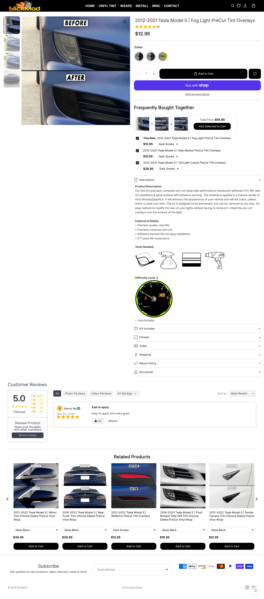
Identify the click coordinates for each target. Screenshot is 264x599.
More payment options (197, 94)
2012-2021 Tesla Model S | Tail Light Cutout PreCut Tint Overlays (184, 162)
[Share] (125, 22)
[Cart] (253, 6)
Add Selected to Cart (212, 126)
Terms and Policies (132, 587)
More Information (146, 320)
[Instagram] (247, 587)
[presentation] (7, 499)
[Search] (232, 6)
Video (143, 346)
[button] (11, 25)
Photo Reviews (75, 393)
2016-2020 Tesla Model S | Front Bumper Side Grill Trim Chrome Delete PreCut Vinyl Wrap (179, 516)
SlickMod (22, 587)
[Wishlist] (239, 6)
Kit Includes (147, 328)
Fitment (144, 337)
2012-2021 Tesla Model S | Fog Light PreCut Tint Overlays (187, 138)
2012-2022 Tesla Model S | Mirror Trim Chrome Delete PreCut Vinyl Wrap (33, 516)
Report (113, 420)
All (57, 393)
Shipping (145, 354)
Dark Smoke (139, 56)
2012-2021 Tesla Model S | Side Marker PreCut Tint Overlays (182, 150)
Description (146, 179)
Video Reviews (101, 393)
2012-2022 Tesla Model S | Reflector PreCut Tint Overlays (128, 514)
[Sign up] (166, 570)
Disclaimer (146, 372)
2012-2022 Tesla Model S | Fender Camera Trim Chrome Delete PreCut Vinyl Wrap (229, 516)
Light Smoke (151, 56)
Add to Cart (34, 546)
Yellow (163, 56)
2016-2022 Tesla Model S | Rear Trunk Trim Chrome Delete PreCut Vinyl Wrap (81, 516)
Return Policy (147, 363)
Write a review (27, 435)
